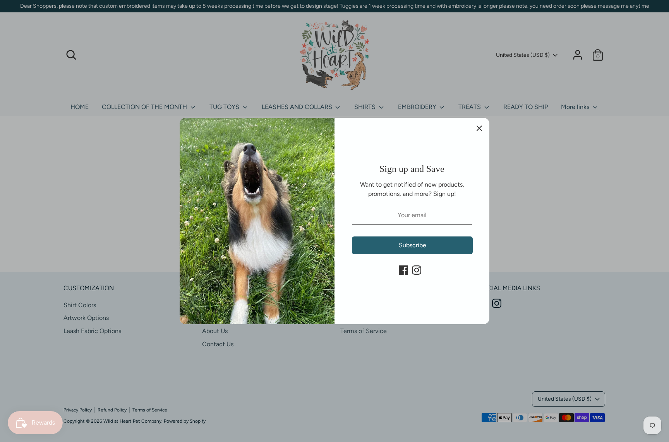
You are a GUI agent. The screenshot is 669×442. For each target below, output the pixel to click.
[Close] (479, 127)
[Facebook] (403, 270)
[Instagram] (416, 270)
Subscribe (412, 245)
